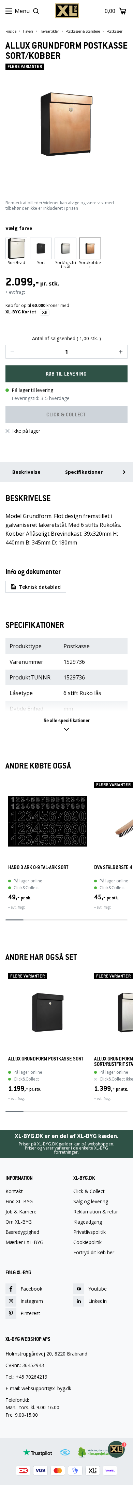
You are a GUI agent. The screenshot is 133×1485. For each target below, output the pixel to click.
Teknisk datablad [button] (40, 587)
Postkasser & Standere (82, 31)
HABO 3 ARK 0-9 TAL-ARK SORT (38, 867)
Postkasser (114, 31)
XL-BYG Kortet (21, 312)
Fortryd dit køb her (93, 1252)
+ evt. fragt (16, 907)
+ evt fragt (15, 292)
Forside (10, 31)
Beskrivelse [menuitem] (26, 472)
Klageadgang (87, 1222)
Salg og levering (90, 1201)
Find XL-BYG (19, 1201)
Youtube (97, 1288)
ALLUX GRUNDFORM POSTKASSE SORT (45, 1059)
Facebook (31, 1288)
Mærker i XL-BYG (24, 1242)
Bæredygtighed (22, 1232)
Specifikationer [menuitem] (84, 472)
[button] (12, 352)
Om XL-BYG (18, 1222)
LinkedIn (97, 1301)
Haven (28, 31)
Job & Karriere (20, 1211)
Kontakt (14, 1191)
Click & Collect (89, 1191)
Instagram (31, 1301)
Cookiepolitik (87, 1242)
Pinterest (30, 1313)
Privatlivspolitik (89, 1232)
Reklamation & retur (95, 1211)
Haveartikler (49, 31)
